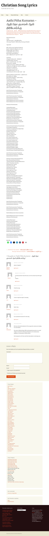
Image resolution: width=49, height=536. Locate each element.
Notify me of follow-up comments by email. (16, 373)
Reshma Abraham (11, 437)
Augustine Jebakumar (11, 388)
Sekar (9, 442)
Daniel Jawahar (10, 394)
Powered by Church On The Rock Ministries (14, 533)
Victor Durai (10, 447)
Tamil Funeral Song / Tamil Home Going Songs (16, 481)
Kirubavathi (10, 418)
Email (7, 368)
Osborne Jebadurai (11, 426)
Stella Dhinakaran (11, 444)
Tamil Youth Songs (11, 470)
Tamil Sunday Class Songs (12, 462)
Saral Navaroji (10, 441)
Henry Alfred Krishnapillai (12, 406)
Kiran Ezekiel (10, 417)
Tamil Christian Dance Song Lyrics (24, 33)
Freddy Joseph (10, 402)
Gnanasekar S (10, 404)
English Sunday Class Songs (13, 467)
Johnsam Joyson (11, 413)
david (22, 34)
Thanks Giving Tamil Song (12, 460)
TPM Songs (10, 474)
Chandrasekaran (10, 392)
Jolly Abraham (10, 414)
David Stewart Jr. (11, 397)
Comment (8, 351)
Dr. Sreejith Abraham (11, 443)
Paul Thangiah (10, 427)
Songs (7, 15)
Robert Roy (10, 438)
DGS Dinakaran (10, 398)
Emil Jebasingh (10, 399)
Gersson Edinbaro (11, 403)
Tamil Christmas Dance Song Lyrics (12, 34)
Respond (16, 268)
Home (2, 15)
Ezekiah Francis (10, 401)
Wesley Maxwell (10, 449)
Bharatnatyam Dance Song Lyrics (35, 30)
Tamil (16, 30)
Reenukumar (10, 434)
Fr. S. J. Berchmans (11, 389)
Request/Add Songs (14, 15)
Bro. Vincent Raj (10, 448)
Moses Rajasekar (11, 422)
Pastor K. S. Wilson (11, 419)
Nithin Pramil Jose (11, 424)
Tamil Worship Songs (11, 463)
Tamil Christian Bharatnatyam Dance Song (26, 31)
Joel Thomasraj (10, 411)
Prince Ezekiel (10, 429)
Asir (8, 387)
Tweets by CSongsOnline (12, 493)
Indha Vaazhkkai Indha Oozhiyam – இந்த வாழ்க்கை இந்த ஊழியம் (7, 514)
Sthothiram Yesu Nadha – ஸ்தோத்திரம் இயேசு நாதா (19, 249)
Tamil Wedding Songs (11, 464)
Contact (26, 15)
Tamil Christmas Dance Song (36, 33)
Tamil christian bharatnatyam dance (12, 31)
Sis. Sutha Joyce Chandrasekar (13, 445)
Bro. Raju (9, 432)
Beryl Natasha (10, 391)
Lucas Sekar (10, 421)
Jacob (9, 408)
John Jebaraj (10, 412)
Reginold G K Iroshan (11, 436)
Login (9, 500)
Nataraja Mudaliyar (11, 423)
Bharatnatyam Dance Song (24, 30)
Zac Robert (10, 450)
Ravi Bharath (10, 433)
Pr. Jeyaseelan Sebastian (12, 409)
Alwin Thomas (10, 386)
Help (22, 15)
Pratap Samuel (10, 428)
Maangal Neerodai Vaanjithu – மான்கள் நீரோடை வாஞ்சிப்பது (27, 251)
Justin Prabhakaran (11, 416)
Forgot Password (11, 501)
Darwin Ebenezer (11, 396)
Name (8, 365)
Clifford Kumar (10, 393)
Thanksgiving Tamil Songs (12, 459)
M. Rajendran (10, 431)
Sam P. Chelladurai (11, 439)
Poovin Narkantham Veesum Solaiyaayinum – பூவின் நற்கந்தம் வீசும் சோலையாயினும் (7, 519)
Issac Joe (9, 407)
